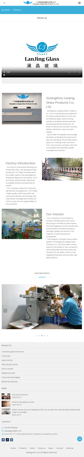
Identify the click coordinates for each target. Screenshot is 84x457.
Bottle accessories (10, 381)
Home (7, 10)
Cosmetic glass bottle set (13, 351)
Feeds (32, 448)
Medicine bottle (8, 373)
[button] (36, 336)
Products (23, 448)
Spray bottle (7, 360)
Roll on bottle (7, 369)
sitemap (70, 448)
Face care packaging (11, 377)
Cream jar (6, 356)
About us (17, 10)
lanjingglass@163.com (13, 431)
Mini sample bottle (10, 364)
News (50, 448)
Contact (59, 448)
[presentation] (5, 311)
